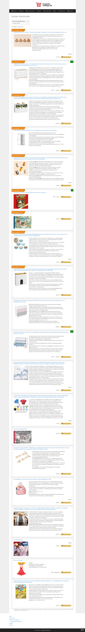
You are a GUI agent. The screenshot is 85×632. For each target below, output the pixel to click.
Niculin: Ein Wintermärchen (20, 429)
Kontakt (11, 623)
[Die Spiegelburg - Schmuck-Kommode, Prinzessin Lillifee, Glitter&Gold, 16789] (21, 488)
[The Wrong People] (21, 549)
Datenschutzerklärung (14, 619)
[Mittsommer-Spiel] (22, 222)
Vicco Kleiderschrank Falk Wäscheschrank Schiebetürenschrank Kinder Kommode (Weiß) (35, 130)
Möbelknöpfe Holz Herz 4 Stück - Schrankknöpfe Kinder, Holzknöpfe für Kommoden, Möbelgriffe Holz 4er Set (40, 32)
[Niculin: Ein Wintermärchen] (22, 437)
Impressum (11, 618)
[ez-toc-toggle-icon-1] (27, 21)
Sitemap (11, 625)
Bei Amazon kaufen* (66, 57)
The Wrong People (18, 540)
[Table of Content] (28, 21)
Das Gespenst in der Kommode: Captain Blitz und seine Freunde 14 (30, 192)
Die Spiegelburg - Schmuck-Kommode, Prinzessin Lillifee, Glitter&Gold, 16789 (32, 479)
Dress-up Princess (18, 560)
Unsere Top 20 (16, 23)
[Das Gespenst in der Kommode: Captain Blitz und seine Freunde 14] (21, 201)
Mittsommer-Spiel (18, 214)
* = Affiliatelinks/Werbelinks (15, 621)
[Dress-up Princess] (21, 569)
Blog (10, 616)
